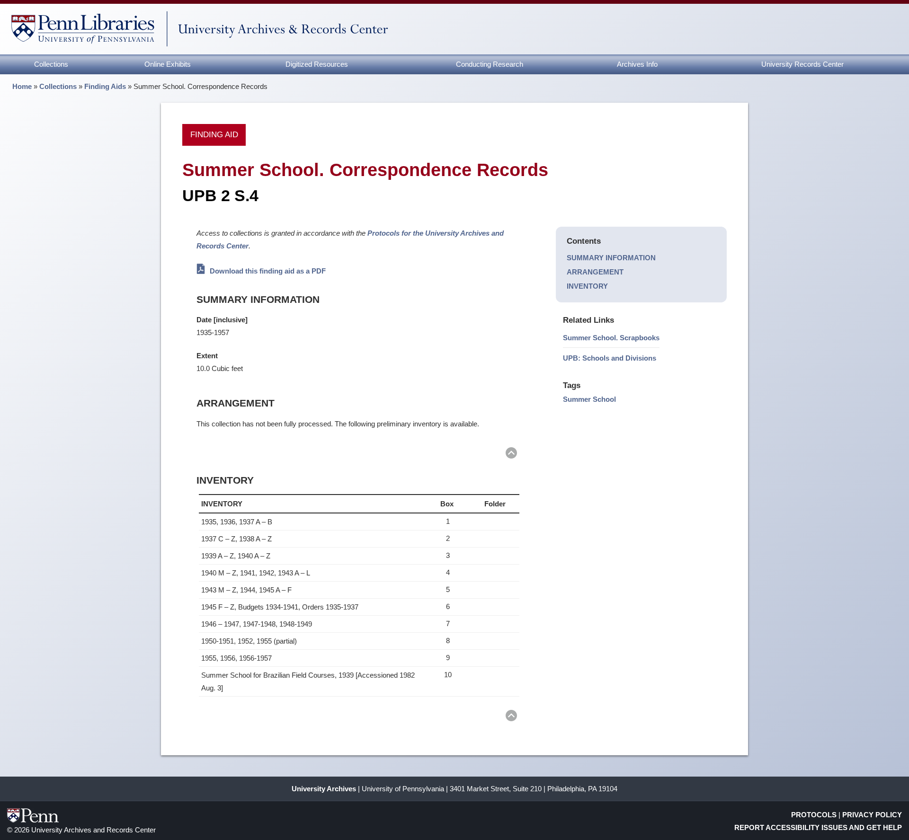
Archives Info (637, 64)
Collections (51, 64)
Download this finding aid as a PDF (267, 271)
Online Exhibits (167, 64)
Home (22, 86)
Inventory (587, 286)
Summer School (589, 399)
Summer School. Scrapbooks (611, 338)
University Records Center (802, 64)
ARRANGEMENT (595, 272)
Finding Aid (214, 134)
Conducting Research (489, 64)
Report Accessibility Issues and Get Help (818, 827)
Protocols (814, 815)
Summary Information (611, 258)
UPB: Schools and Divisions (609, 358)
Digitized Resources (316, 64)
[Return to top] (511, 454)
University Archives (324, 789)
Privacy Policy (872, 815)
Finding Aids (105, 86)
